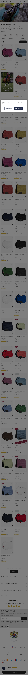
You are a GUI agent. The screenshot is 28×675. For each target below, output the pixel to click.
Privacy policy (13, 623)
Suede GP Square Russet (6, 144)
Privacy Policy (10, 105)
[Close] (26, 667)
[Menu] (2, 1)
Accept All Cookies (18, 108)
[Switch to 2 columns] (3, 41)
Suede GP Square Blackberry (21, 117)
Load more (14, 571)
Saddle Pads (3, 595)
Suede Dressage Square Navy (7, 336)
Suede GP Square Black (19, 254)
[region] (14, 106)
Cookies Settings (9, 108)
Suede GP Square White (6, 309)
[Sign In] (24, 1)
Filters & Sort (22, 42)
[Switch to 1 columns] (1, 41)
